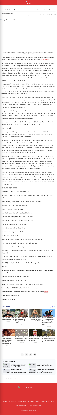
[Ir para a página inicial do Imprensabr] (28, 2)
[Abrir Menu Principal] (3, 2)
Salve (54, 14)
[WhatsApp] (22, 354)
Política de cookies (33, 401)
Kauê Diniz (10, 13)
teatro (46, 291)
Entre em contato (16, 378)
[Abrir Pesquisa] (54, 2)
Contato (13, 401)
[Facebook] (26, 354)
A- (40, 14)
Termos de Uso (22, 401)
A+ (44, 14)
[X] (30, 354)
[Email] (34, 354)
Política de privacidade (47, 401)
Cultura (12, 361)
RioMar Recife (45, 59)
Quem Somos (6, 401)
